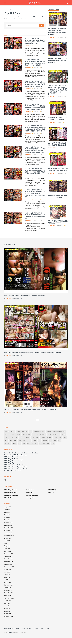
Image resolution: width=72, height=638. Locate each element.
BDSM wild (28, 45)
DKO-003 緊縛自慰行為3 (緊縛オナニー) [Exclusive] (57, 196)
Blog (48, 628)
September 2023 (9, 598)
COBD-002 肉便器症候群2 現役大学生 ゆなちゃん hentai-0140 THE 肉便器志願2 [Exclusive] (32, 353)
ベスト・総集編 (9, 437)
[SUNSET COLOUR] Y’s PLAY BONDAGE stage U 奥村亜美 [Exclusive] (57, 60)
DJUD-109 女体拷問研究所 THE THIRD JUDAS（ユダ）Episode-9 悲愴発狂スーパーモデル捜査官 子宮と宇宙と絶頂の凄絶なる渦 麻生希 (35, 171)
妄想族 (55, 437)
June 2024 (7, 574)
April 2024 (7, 580)
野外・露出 (42, 443)
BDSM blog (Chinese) (10, 490)
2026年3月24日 (16, 355)
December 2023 (8, 590)
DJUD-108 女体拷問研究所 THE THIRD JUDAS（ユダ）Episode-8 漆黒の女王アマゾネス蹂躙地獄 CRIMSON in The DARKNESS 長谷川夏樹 (35, 193)
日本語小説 (51, 492)
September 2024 (9, 567)
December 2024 (8, 559)
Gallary (36, 628)
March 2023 (7, 614)
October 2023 (8, 595)
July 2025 (7, 541)
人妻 (37, 437)
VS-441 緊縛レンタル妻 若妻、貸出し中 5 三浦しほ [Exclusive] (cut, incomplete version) (57, 32)
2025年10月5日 (59, 225)
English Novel (30, 490)
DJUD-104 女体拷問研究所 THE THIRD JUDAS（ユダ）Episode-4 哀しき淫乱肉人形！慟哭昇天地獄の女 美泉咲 (35, 215)
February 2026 (8, 522)
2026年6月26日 (59, 65)
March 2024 (7, 582)
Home (5, 9)
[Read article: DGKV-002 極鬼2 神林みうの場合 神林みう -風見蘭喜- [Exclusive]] (36, 270)
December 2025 (8, 528)
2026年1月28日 (59, 37)
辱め (36, 443)
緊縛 (59, 440)
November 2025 (8, 530)
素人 (55, 440)
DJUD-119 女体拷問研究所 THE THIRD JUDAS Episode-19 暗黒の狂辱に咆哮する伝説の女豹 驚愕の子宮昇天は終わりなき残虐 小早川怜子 (35, 106)
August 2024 (7, 569)
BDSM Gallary (8, 498)
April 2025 (7, 548)
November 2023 (8, 593)
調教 (24, 443)
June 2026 (7, 512)
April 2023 (7, 611)
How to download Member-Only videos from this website (21, 453)
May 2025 (7, 546)
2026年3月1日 (59, 122)
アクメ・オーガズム (10, 434)
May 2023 (7, 608)
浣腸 (20, 440)
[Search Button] (67, 2)
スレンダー (42, 434)
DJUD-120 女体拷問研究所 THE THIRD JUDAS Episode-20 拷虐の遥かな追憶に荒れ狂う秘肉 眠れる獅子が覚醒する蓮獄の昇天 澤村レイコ (35, 83)
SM (30, 431)
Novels (42, 628)
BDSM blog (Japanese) (11, 495)
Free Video (29, 492)
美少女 (14, 443)
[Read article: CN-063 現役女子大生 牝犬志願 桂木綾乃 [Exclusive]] (58, 212)
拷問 (11, 440)
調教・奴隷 (30, 443)
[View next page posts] (37, 420)
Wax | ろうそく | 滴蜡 (39, 431)
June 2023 (7, 606)
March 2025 (7, 551)
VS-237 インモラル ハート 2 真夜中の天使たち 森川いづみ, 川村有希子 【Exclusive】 (30, 410)
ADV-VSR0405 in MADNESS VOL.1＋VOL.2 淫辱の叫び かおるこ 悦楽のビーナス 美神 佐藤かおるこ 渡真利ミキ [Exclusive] (58, 90)
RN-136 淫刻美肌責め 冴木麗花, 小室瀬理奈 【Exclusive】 (57, 144)
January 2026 (8, 525)
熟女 (39, 440)
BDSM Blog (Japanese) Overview (14, 463)
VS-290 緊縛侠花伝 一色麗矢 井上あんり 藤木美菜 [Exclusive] (58, 170)
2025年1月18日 (16, 412)
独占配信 (45, 440)
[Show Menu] (5, 2)
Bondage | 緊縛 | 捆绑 (22, 431)
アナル (18, 434)
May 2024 (7, 577)
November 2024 (8, 561)
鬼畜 (53, 443)
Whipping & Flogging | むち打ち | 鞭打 (56, 431)
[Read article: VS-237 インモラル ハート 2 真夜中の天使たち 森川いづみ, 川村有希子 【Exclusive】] (36, 384)
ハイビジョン (56, 434)
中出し (27, 437)
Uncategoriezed (30, 498)
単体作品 (43, 437)
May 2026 (7, 515)
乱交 (33, 437)
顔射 (48, 443)
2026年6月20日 (59, 200)
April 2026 (7, 517)
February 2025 (8, 554)
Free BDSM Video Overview (12, 471)
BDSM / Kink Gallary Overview (13, 457)
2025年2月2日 (59, 147)
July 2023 (7, 603)
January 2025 (8, 556)
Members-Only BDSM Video (11, 628)
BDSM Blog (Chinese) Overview (13, 461)
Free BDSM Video (26, 628)
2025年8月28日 (59, 173)
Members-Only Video (55, 14)
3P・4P (7, 431)
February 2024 (8, 585)
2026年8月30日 (36, 45)
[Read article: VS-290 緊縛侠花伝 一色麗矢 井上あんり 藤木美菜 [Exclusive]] (58, 159)
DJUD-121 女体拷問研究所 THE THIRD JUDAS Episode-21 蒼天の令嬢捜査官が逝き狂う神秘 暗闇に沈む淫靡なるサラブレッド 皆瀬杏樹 (35, 62)
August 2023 (7, 601)
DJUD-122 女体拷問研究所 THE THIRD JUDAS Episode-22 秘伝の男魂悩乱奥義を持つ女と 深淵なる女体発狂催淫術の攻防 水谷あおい (35, 40)
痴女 (51, 440)
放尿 (15, 440)
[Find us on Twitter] (5, 480)
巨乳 (60, 437)
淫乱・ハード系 (27, 440)
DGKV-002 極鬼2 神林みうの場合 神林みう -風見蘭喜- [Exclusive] (24, 296)
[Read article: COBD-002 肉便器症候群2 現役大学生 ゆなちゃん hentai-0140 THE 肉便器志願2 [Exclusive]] (36, 327)
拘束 (6, 440)
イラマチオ (35, 434)
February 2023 (8, 616)
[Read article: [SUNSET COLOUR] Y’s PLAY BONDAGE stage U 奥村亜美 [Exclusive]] (58, 49)
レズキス (21, 437)
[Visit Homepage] (35, 2)
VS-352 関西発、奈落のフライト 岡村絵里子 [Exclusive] (57, 118)
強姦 (65, 437)
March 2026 (7, 520)
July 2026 (7, 509)
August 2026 (7, 507)
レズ (16, 437)
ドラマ (49, 434)
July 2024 (7, 572)
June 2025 (7, 543)
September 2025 (9, 535)
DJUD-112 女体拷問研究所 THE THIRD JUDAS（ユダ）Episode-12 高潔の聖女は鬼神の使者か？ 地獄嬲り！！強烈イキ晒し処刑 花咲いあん (35, 149)
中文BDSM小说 (52, 490)
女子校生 (49, 437)
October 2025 (8, 533)
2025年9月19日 (16, 298)
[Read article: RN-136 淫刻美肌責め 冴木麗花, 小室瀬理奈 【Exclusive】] (58, 134)
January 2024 (8, 588)
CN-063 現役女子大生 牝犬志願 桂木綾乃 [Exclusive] (57, 222)
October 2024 (8, 564)
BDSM (12, 431)
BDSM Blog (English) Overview (13, 459)
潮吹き (34, 440)
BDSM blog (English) (10, 492)
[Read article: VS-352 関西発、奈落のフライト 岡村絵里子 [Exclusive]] (58, 108)
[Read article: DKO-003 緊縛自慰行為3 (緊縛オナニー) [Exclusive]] (58, 186)
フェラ (63, 434)
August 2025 (7, 538)
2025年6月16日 (59, 96)
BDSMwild (10, 632)
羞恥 (19, 443)
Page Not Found (13, 9)
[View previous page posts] (34, 420)
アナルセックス (26, 434)
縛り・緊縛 (8, 443)
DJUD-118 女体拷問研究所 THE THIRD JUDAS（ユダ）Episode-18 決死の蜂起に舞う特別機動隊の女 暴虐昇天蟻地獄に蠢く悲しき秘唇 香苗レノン (35, 128)
